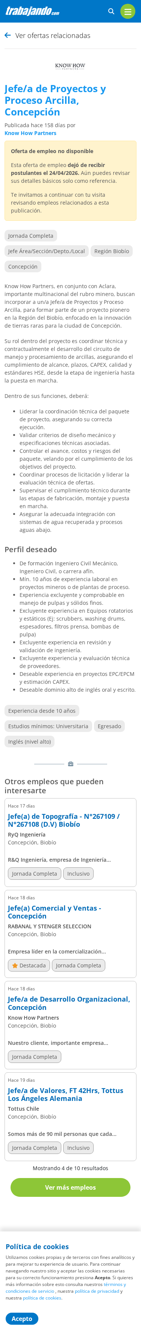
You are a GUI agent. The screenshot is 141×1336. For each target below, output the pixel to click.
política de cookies (42, 1298)
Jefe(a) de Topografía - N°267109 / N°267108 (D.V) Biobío (64, 820)
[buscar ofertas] (111, 11)
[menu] (127, 11)
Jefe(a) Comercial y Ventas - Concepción (54, 912)
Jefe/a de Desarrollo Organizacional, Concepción (69, 1003)
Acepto (22, 1319)
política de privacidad (97, 1291)
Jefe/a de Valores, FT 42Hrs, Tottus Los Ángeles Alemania (65, 1095)
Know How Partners (30, 133)
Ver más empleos (70, 1187)
